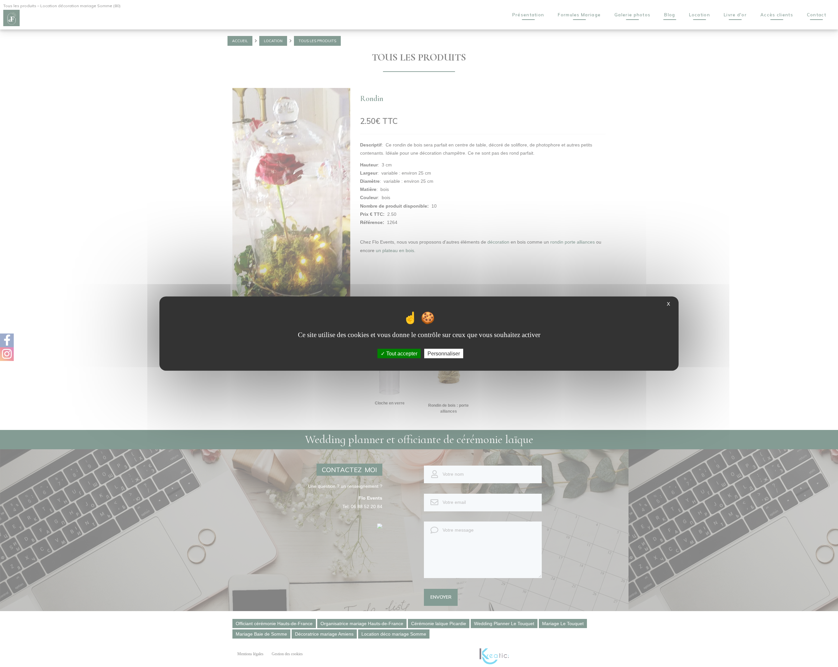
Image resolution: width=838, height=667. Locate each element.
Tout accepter (401, 353)
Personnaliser (444, 353)
